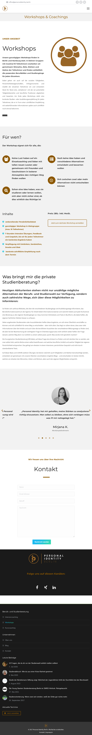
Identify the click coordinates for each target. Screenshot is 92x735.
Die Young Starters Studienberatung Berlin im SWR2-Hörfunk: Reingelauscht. (38, 688)
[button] (2, 410)
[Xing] (46, 587)
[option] (46, 408)
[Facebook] (37, 587)
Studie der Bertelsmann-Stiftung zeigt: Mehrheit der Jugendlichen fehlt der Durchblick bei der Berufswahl (48, 680)
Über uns (8, 640)
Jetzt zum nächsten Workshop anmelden (67, 223)
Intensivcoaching (11, 617)
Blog (7, 645)
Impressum (49, 732)
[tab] (39, 438)
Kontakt (8, 651)
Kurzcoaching (10, 628)
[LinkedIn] (55, 587)
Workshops (9, 622)
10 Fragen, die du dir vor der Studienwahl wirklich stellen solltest (33, 663)
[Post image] (4, 664)
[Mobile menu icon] (88, 8)
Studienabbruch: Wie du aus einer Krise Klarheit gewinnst (30, 671)
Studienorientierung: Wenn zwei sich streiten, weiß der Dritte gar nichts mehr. (38, 697)
